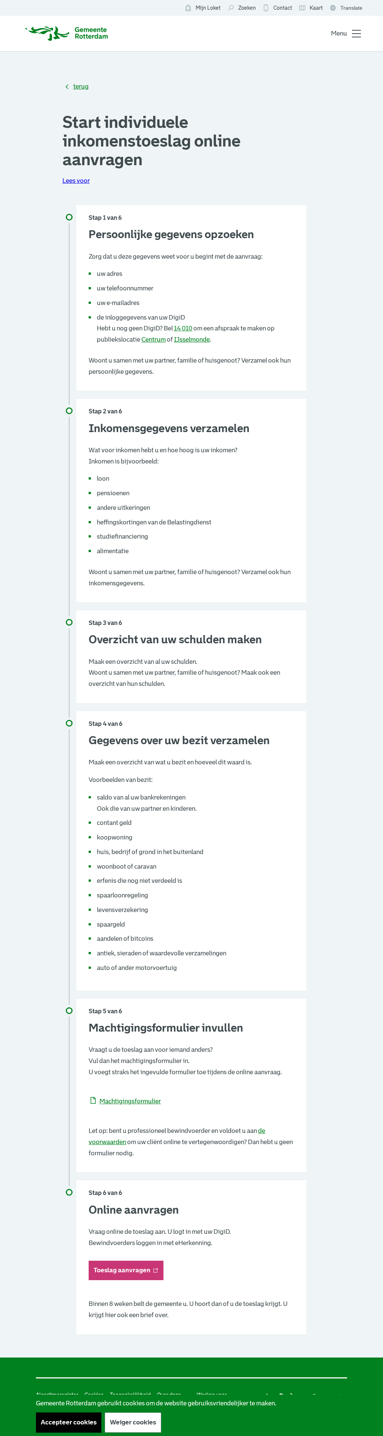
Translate (347, 8)
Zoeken (247, 8)
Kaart (310, 8)
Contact (282, 8)
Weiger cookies (133, 1422)
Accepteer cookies (68, 1422)
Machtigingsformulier (130, 1101)
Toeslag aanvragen (128, 1273)
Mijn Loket (202, 8)
